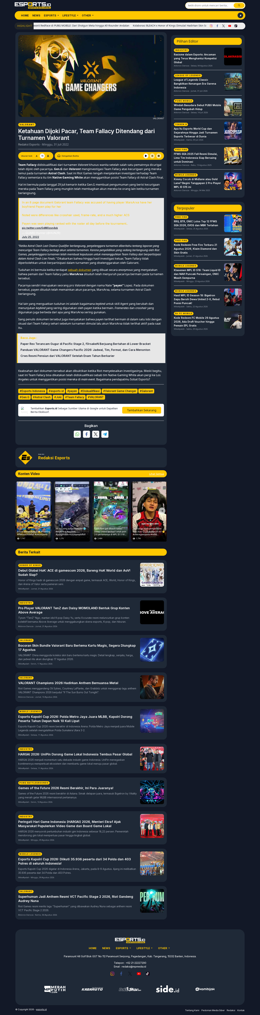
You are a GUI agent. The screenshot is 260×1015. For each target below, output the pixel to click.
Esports (50, 15)
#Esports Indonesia (32, 391)
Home (25, 15)
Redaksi (231, 1010)
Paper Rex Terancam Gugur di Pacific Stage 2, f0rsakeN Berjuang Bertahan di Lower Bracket (86, 344)
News (36, 15)
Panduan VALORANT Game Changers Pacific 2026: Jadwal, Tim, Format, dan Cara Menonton (85, 350)
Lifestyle (69, 15)
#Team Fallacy (74, 397)
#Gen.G (24, 397)
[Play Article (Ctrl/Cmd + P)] (145, 155)
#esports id (56, 391)
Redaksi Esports (29, 144)
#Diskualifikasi (90, 391)
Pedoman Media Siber (213, 1010)
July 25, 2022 (30, 236)
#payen (72, 391)
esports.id (41, 1009)
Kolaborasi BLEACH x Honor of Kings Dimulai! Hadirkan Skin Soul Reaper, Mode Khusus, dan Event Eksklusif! (173, 25)
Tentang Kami (192, 1010)
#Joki (58, 397)
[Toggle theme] (240, 15)
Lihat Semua (156, 474)
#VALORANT (96, 397)
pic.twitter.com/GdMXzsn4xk (40, 227)
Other (86, 15)
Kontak (241, 1010)
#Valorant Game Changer (119, 391)
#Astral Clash (42, 397)
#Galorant (146, 391)
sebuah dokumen (79, 270)
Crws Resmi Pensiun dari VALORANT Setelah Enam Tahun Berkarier (68, 356)
